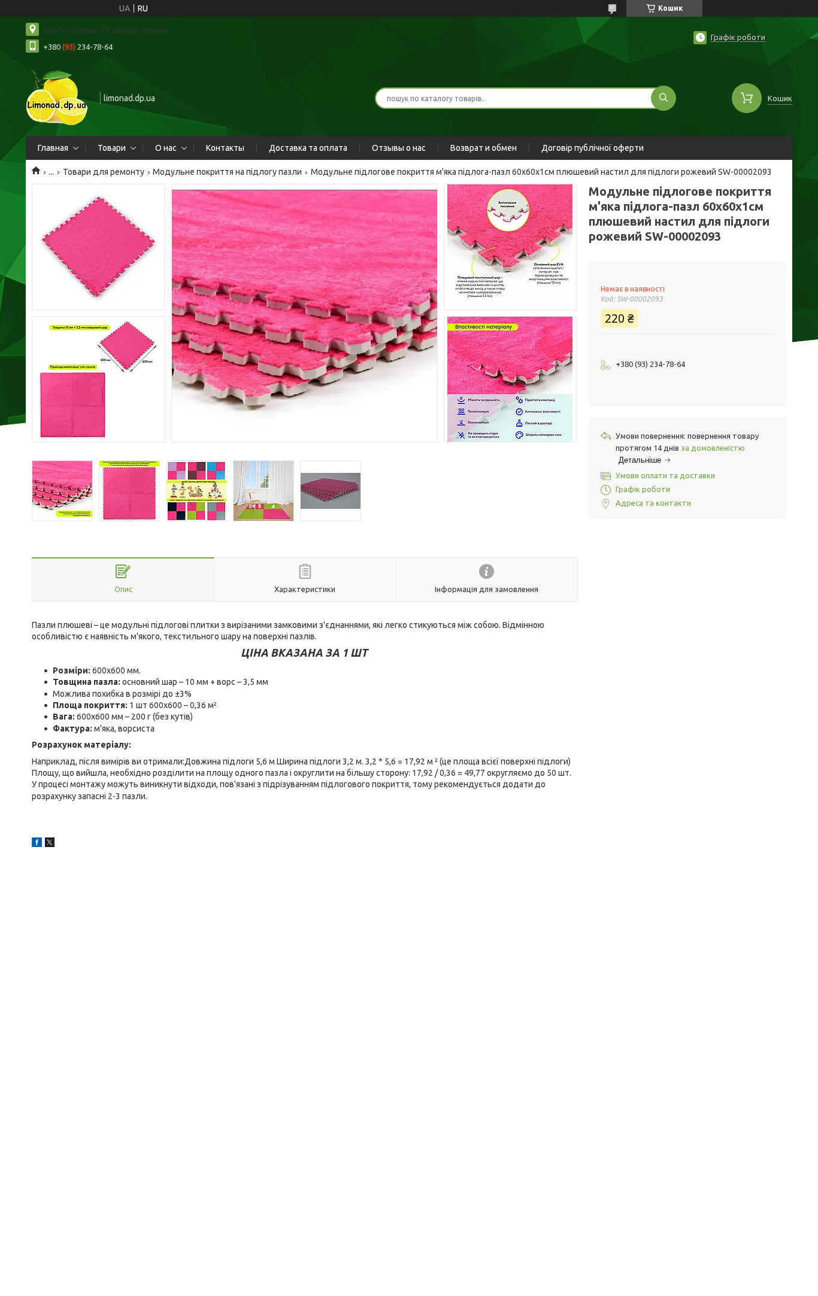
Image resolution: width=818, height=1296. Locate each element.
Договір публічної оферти (592, 148)
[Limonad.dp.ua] (57, 97)
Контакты (225, 148)
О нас (166, 148)
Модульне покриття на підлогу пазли (227, 172)
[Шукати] (663, 98)
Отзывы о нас (399, 148)
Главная (53, 148)
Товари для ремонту (103, 172)
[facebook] (37, 844)
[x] (49, 844)
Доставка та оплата (308, 148)
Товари (112, 148)
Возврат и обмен (483, 148)
